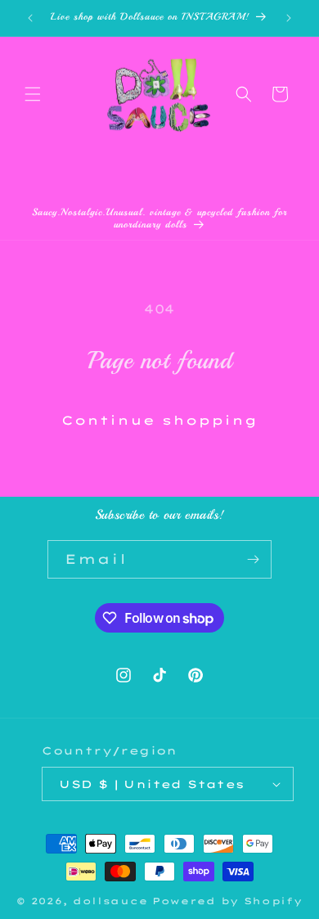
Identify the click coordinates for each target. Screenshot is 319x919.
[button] (33, 94)
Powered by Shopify (227, 901)
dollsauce (110, 901)
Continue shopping (159, 420)
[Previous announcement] (30, 18)
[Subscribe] (253, 559)
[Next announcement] (289, 18)
